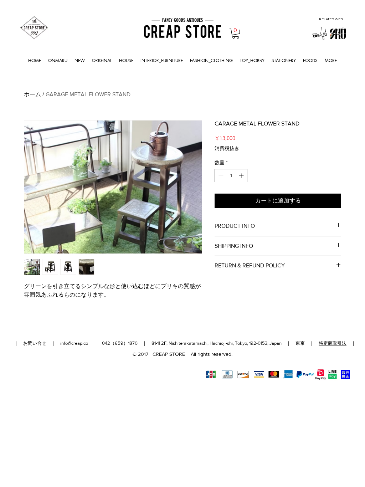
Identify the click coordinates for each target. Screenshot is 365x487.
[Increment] (241, 175)
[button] (235, 33)
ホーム (32, 94)
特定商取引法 (332, 343)
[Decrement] (220, 175)
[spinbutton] (231, 175)
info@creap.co (74, 343)
